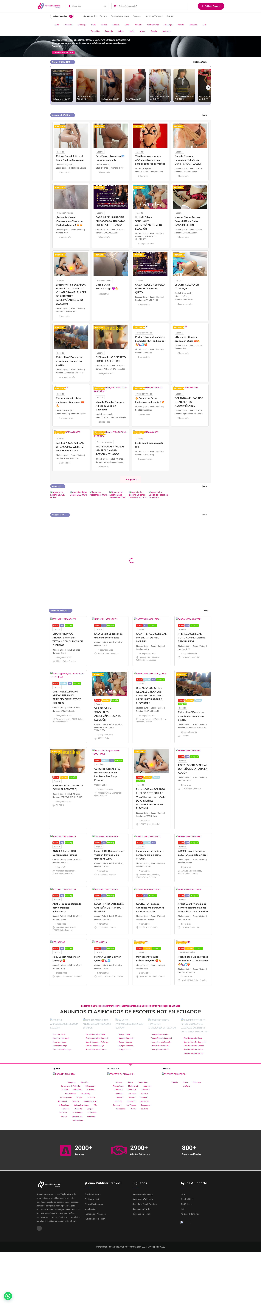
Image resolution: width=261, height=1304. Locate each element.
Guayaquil (68, 25)
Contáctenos (186, 1204)
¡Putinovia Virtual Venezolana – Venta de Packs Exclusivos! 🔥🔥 (69, 221)
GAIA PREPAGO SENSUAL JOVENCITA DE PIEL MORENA (150, 539)
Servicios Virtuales (154, 16)
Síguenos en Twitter (142, 1209)
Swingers (137, 16)
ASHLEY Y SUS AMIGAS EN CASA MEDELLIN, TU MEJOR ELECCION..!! (70, 446)
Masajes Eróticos (104, 280)
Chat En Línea (187, 1199)
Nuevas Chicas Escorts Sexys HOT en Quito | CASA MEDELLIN (187, 221)
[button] (8, 1296)
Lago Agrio (166, 31)
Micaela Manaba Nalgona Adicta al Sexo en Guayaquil (110, 405)
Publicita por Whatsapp (95, 1214)
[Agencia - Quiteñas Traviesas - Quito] (138, 498)
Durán (132, 31)
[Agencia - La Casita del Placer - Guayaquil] (158, 498)
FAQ (182, 1209)
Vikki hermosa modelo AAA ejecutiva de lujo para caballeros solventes (150, 160)
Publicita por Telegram (95, 1219)
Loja (204, 25)
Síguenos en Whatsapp (143, 1194)
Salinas (121, 31)
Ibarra (93, 25)
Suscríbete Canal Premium (145, 1204)
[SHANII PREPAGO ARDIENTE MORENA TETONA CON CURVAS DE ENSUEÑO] (69, 522)
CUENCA (166, 1068)
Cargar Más (132, 479)
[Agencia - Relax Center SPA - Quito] (79, 498)
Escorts (103, 16)
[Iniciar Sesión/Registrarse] (194, 6)
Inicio (183, 1194)
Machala (116, 25)
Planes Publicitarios (94, 1204)
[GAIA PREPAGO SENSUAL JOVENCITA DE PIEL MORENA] (151, 522)
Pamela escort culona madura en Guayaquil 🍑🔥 (70, 402)
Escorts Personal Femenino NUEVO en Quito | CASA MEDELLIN (188, 160)
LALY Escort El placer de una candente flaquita (108, 537)
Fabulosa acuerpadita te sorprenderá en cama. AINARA (150, 854)
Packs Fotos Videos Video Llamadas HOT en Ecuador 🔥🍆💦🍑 (150, 340)
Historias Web (200, 62)
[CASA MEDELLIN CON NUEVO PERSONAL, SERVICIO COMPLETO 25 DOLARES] (192, 523)
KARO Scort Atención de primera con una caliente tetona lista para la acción (193, 907)
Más (204, 115)
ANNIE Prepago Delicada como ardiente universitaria (66, 907)
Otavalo (154, 31)
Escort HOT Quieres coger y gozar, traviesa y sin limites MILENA (109, 854)
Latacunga (82, 25)
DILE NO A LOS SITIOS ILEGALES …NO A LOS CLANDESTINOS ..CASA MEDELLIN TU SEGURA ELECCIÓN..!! (149, 695)
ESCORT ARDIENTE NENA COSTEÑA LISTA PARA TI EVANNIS (109, 907)
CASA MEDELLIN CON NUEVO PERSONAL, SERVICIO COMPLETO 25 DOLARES (189, 544)
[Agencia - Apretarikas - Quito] (99, 498)
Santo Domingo (153, 25)
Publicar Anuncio (212, 6)
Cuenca (104, 25)
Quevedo (138, 25)
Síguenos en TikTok (141, 1214)
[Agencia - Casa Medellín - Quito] (118, 498)
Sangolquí (168, 25)
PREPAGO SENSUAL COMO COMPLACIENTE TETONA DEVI (191, 637)
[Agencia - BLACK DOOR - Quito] (59, 498)
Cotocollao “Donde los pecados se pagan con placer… (69, 361)
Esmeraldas (95, 31)
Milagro (142, 31)
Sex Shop (171, 16)
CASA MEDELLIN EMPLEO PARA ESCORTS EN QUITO (150, 288)
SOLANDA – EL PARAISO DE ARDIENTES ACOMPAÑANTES (189, 402)
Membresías (90, 1209)
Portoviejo (109, 31)
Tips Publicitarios (93, 1194)
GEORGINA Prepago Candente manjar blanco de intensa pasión (150, 907)
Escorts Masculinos (120, 16)
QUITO (56, 1068)
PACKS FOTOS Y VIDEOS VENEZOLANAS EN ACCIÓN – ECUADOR (110, 450)
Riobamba (193, 25)
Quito (57, 25)
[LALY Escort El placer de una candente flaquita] (110, 522)
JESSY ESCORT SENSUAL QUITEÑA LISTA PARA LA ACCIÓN (192, 768)
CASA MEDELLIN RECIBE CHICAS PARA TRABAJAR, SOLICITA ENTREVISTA (111, 221)
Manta (127, 25)
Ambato (181, 25)
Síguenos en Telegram (143, 1199)
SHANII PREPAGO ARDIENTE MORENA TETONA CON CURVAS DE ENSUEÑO (68, 540)
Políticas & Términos (190, 1214)
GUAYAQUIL (113, 1068)
